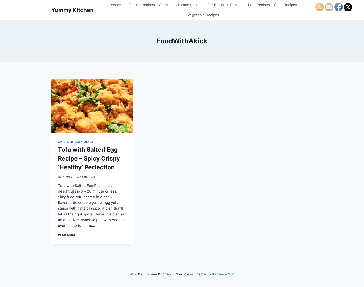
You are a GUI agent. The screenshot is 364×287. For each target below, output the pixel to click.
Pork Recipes (259, 5)
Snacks (165, 5)
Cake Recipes (285, 5)
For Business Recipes (226, 5)
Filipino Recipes (142, 5)
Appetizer (65, 142)
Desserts (116, 5)
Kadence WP (223, 274)
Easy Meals (84, 142)
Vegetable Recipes (203, 15)
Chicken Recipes (189, 5)
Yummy (67, 176)
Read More (69, 235)
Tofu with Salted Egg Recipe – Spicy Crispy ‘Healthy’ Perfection (89, 158)
